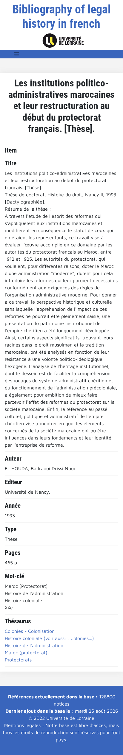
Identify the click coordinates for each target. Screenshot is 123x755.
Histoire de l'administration (34, 645)
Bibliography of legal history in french (61, 16)
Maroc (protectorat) (26, 652)
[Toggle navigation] (16, 54)
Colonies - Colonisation (30, 631)
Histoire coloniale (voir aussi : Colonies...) (49, 638)
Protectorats (18, 659)
